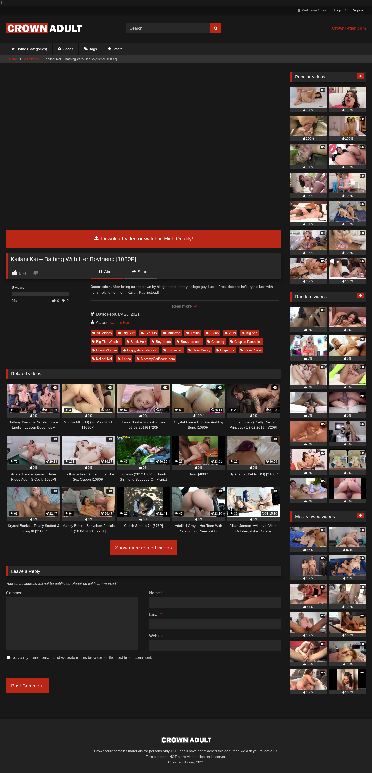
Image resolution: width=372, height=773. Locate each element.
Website (156, 636)
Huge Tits (227, 350)
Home (13, 59)
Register (358, 10)
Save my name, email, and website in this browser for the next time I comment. (82, 657)
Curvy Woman (106, 350)
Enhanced (175, 350)
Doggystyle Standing (142, 350)
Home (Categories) (31, 49)
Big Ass (251, 333)
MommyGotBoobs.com (158, 359)
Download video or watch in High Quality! (146, 238)
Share (143, 272)
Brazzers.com (191, 342)
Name (155, 593)
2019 (232, 333)
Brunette (174, 333)
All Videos (31, 59)
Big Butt (129, 333)
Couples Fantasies (248, 342)
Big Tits (151, 333)
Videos (67, 49)
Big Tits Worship (108, 342)
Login (338, 10)
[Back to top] (356, 759)
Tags (93, 49)
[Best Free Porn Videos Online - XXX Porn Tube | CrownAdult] (44, 28)
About (109, 272)
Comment (15, 593)
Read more (182, 306)
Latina (195, 333)
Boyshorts (163, 342)
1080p (214, 333)
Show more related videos (143, 547)
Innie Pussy (253, 350)
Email (155, 614)
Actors (117, 49)
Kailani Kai (119, 322)
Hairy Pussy (201, 350)
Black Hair (138, 342)
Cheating (217, 342)
